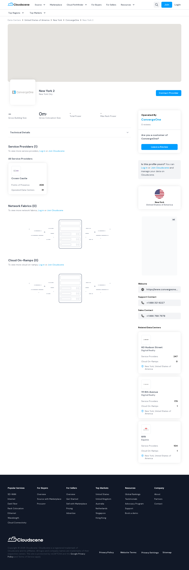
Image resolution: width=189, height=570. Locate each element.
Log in (42, 151)
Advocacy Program (134, 503)
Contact (158, 503)
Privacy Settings (150, 552)
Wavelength (13, 518)
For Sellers (111, 4)
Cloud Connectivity (17, 522)
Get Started (72, 499)
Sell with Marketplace (76, 503)
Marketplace (56, 4)
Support (129, 508)
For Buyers (97, 4)
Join (166, 4)
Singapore (101, 513)
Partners (158, 499)
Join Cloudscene (56, 151)
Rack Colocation (16, 508)
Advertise (70, 513)
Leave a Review (159, 146)
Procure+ (41, 503)
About (157, 494)
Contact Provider (168, 93)
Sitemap (167, 552)
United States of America (37, 20)
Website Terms (128, 552)
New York (57, 20)
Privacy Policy (106, 552)
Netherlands (101, 508)
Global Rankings (132, 494)
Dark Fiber (12, 503)
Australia (100, 503)
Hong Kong (101, 518)
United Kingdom (103, 499)
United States (102, 494)
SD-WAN (12, 494)
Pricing (69, 508)
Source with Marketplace (49, 499)
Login (178, 4)
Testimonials (131, 499)
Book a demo (131, 513)
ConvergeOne (72, 20)
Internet (11, 499)
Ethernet (12, 513)
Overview (41, 494)
